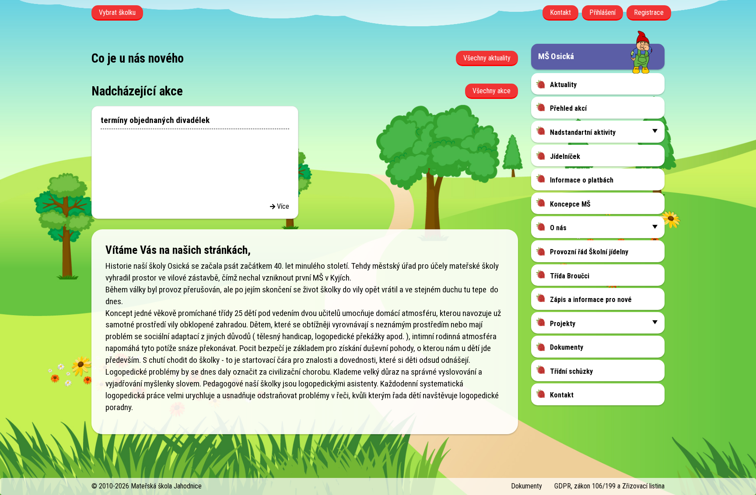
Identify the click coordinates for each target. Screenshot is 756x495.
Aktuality (563, 85)
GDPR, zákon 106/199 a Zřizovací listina (609, 486)
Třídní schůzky (571, 371)
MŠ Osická (556, 56)
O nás (558, 228)
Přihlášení (602, 12)
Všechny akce (491, 91)
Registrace (649, 12)
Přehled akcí (568, 108)
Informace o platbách (581, 180)
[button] (655, 131)
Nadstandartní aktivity (583, 132)
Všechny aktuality (487, 58)
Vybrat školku (117, 12)
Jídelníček (565, 156)
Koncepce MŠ (570, 204)
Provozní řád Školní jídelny (589, 252)
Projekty (562, 323)
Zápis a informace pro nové (591, 299)
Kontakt (560, 12)
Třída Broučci (569, 276)
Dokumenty (566, 347)
